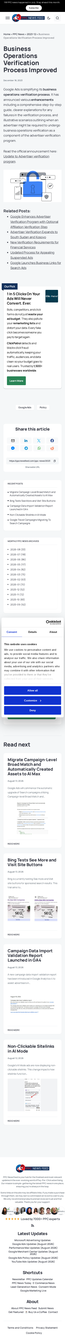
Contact (53, 1312)
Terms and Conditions (20, 1328)
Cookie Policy (34, 1333)
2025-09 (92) (18, 604)
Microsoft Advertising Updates (32, 1240)
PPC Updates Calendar (39, 1279)
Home (6, 34)
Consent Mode (47, 1287)
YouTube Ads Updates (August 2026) (33, 1261)
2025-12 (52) (17, 589)
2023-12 (31, 34)
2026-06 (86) (18, 559)
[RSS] (32, 1225)
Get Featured (16, 1312)
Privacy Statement (47, 1328)
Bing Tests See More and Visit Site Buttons (32, 500)
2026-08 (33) (18, 549)
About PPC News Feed (24, 1308)
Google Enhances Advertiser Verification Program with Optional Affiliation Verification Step (34, 221)
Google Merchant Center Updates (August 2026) (33, 1252)
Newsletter (18, 1279)
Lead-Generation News (24, 1287)
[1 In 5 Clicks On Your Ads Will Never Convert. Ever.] (51, 297)
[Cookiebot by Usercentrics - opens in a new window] (46, 622)
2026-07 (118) (18, 554)
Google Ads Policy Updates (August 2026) (33, 1258)
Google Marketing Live (33, 1290)
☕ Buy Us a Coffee (36, 1312)
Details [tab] (32, 631)
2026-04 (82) (18, 569)
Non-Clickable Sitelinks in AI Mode (28, 514)
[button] (7, 18)
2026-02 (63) (18, 579)
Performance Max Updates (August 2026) (33, 1248)
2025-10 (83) (17, 599)
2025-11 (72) (17, 594)
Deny (32, 710)
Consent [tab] (12, 631)
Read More (14, 843)
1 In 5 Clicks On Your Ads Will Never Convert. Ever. (23, 299)
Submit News (46, 1308)
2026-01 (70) (17, 584)
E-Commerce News (44, 1283)
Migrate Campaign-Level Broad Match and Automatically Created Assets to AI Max (32, 493)
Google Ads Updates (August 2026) (33, 1244)
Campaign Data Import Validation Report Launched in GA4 (31, 507)
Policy (43, 407)
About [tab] (53, 631)
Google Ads (24, 407)
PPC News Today (21, 1283)
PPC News (18, 34)
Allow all (32, 690)
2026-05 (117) (18, 564)
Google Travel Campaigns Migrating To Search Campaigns (30, 521)
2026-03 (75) (17, 574)
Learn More (16, 381)
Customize (30, 700)
